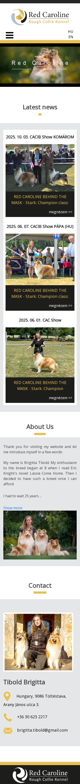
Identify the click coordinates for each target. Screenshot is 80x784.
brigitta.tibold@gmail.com (42, 730)
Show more (12, 507)
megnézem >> (60, 211)
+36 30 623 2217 (31, 716)
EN (70, 36)
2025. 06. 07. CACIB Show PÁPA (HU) (40, 226)
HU (70, 31)
